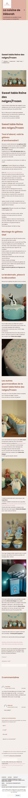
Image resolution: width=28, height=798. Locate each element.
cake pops (20, 644)
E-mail (5, 730)
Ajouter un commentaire (9, 739)
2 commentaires (5, 62)
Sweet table (19, 61)
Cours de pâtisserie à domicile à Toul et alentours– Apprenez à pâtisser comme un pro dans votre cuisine (13, 780)
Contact (15, 777)
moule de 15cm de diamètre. (14, 172)
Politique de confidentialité (13, 783)
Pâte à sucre (7, 644)
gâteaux (4, 642)
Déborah (10, 705)
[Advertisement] (14, 35)
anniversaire (10, 642)
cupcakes (14, 644)
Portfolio (4, 785)
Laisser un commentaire (9, 759)
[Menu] (24, 10)
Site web (5, 734)
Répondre (24, 688)
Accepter (10, 795)
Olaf (3, 644)
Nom (4, 725)
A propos (4, 777)
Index (3, 783)
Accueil (10, 777)
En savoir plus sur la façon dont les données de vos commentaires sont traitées (13, 765)
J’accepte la (12, 755)
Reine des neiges (18, 642)
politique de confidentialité (15, 755)
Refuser (17, 795)
